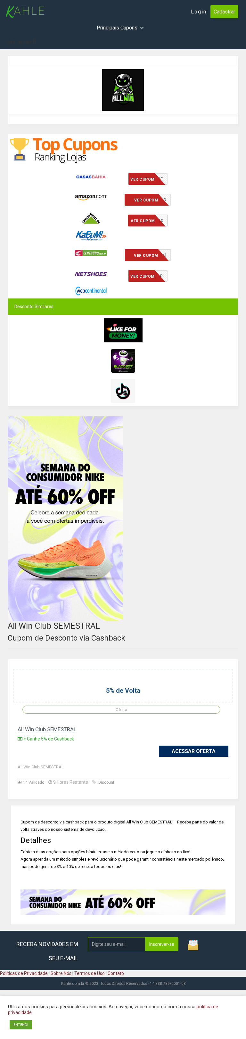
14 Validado (33, 782)
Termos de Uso (89, 973)
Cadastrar (224, 12)
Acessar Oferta (194, 751)
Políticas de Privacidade (24, 973)
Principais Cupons (117, 28)
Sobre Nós (61, 973)
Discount (106, 782)
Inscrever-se (161, 944)
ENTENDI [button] (20, 1025)
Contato (116, 973)
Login (199, 12)
